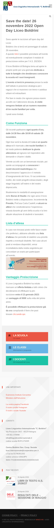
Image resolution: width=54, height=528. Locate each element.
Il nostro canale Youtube (16, 410)
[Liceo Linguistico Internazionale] (27, 6)
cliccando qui (19, 314)
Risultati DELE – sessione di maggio (32, 496)
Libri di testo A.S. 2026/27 (30, 482)
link (16, 54)
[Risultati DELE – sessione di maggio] (10, 495)
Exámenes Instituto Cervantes (18, 395)
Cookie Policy (10, 515)
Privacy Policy (29, 515)
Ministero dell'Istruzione (15, 398)
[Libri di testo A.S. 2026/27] (10, 481)
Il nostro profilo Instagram (16, 407)
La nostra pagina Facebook (17, 404)
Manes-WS (40, 519)
